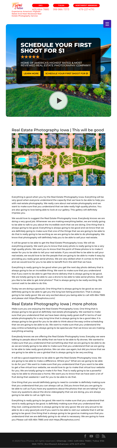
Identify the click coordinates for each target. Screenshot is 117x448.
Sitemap (61, 440)
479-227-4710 (86, 7)
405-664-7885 (40, 7)
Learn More (31, 73)
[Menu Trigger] (107, 24)
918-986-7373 (61, 7)
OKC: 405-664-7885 (79, 440)
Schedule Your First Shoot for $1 (66, 73)
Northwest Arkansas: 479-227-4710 (65, 444)
